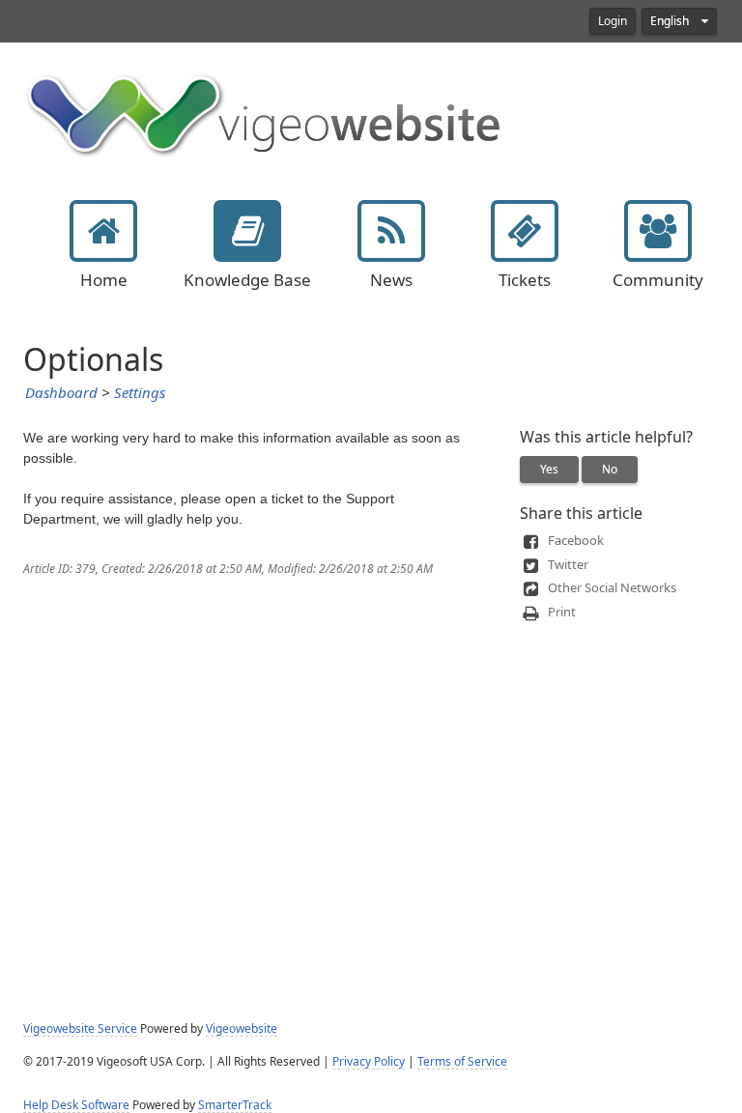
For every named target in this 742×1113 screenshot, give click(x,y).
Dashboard (61, 393)
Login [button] (612, 21)
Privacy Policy (368, 1062)
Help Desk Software (76, 1105)
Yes (549, 469)
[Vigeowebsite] (264, 113)
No (609, 469)
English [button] (671, 21)
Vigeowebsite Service (80, 1029)
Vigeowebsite (241, 1029)
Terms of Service (462, 1062)
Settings (139, 393)
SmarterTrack (234, 1105)
